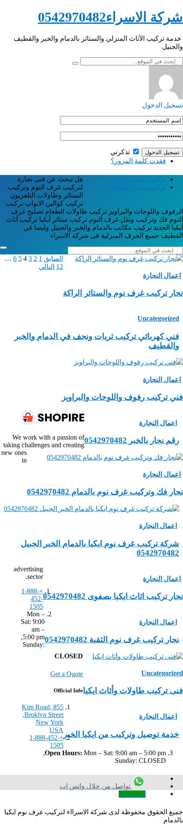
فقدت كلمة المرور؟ (138, 160)
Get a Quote (66, 673)
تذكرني (121, 151)
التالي (46, 266)
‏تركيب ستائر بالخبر (139, 179)
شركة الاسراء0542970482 (110, 17)
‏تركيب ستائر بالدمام (138, 187)
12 (59, 266)
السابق (53, 258)
